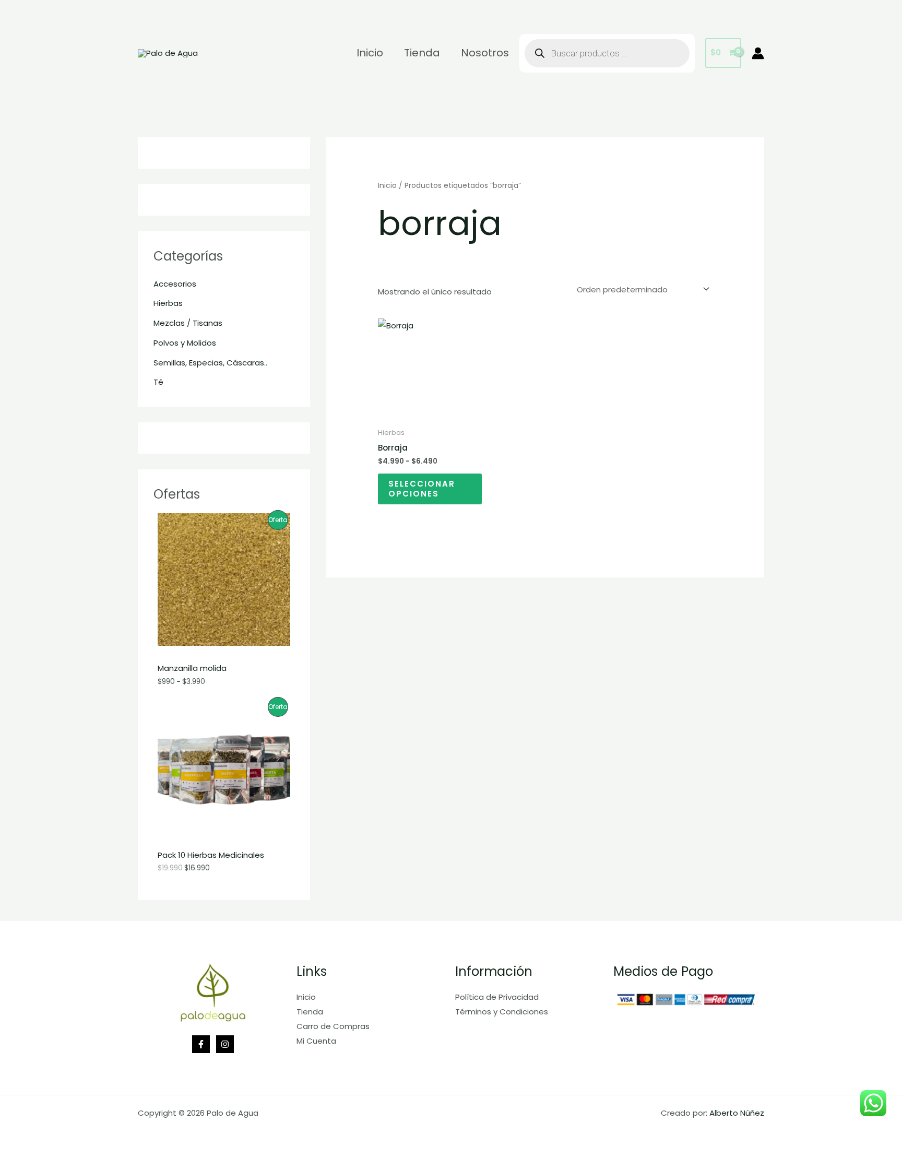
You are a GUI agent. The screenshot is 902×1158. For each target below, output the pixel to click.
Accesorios (174, 283)
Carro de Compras (333, 1026)
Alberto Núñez (736, 1112)
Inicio (387, 186)
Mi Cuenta (316, 1040)
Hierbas (168, 303)
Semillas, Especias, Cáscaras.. (210, 362)
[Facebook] (201, 1044)
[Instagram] (225, 1044)
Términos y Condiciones (501, 1011)
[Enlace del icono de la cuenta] (758, 53)
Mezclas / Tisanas (187, 322)
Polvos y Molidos (184, 342)
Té (158, 381)
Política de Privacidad (497, 996)
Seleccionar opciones (421, 489)
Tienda (309, 1011)
